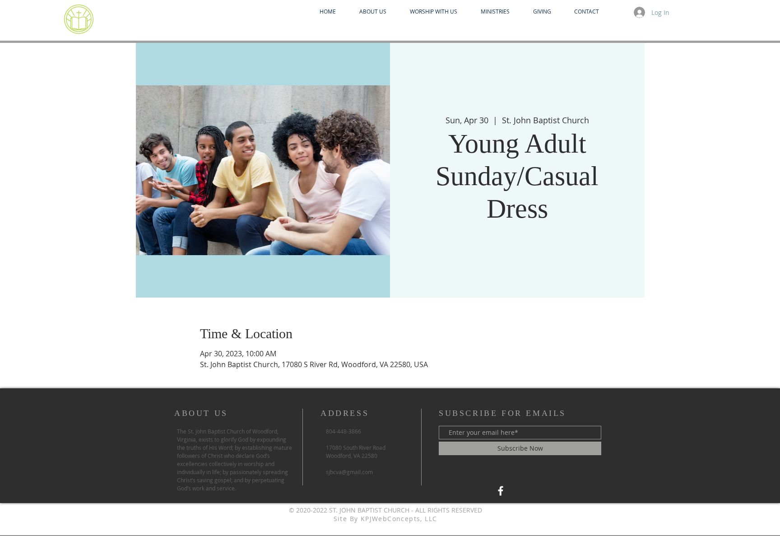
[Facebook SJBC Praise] (500, 491)
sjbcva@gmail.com (349, 471)
